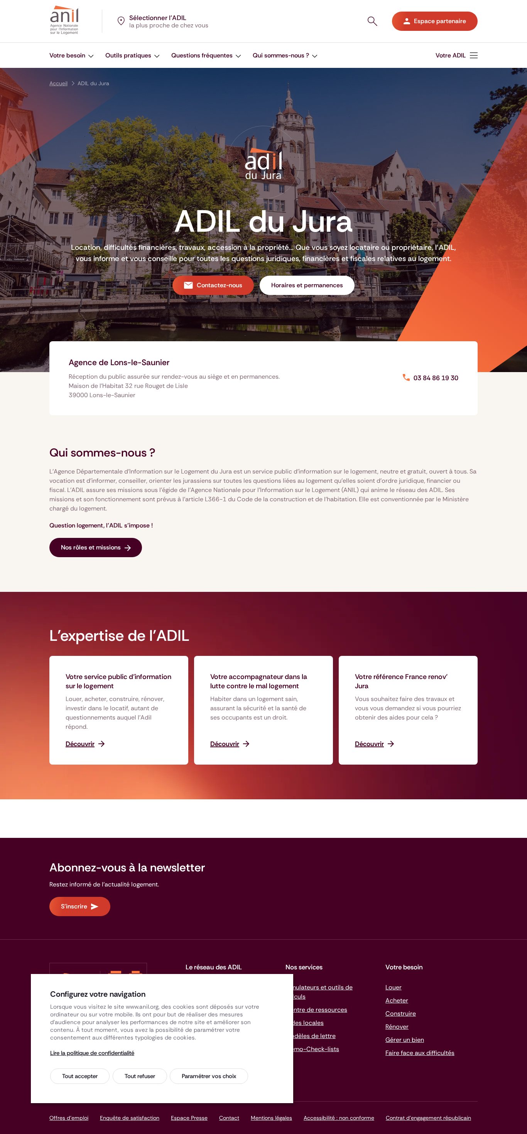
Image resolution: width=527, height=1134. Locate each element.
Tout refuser (140, 1076)
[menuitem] (456, 55)
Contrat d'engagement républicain (428, 1117)
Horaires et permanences (307, 285)
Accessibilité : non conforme (339, 1117)
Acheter (396, 1000)
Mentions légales (271, 1117)
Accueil (58, 83)
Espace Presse (189, 1117)
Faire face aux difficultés (419, 1053)
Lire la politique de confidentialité (92, 1053)
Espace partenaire (440, 21)
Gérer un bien (404, 1040)
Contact (229, 1117)
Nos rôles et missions (91, 547)
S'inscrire (74, 906)
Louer (393, 987)
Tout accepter (80, 1076)
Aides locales (304, 1023)
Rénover (397, 1027)
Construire (400, 1013)
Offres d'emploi (68, 1117)
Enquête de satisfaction (129, 1117)
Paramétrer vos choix (209, 1076)
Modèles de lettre (310, 1036)
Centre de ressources (316, 1010)
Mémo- (312, 1049)
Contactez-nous (219, 285)
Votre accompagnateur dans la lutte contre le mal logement (258, 681)
